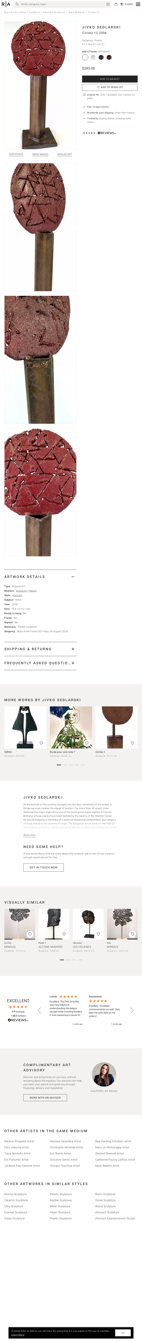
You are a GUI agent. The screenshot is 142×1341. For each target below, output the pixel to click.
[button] (138, 4)
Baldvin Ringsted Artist (19, 1141)
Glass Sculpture (14, 1218)
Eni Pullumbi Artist (16, 1159)
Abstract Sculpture (54, 12)
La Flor (7, 943)
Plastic (33, 590)
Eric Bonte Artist (60, 1153)
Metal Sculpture (60, 1206)
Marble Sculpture (61, 1200)
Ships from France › (125, 112)
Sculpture (34, 12)
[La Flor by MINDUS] (19, 924)
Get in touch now (43, 867)
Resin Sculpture (105, 1194)
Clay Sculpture (13, 1206)
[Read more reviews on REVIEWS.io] (18, 1020)
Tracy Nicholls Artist (17, 1153)
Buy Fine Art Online (15, 12)
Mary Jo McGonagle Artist (112, 1147)
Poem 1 (42, 943)
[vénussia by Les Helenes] (88, 924)
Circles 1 (100, 752)
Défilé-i (8, 752)
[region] (85, 1010)
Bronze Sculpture (15, 1194)
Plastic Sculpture (61, 1218)
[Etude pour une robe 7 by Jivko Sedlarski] (71, 727)
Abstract (17, 595)
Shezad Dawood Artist (109, 1153)
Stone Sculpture (105, 1200)
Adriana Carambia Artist (65, 1141)
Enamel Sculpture (15, 1212)
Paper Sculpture (60, 1212)
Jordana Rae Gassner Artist (22, 1165)
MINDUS (10, 946)
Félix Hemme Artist (16, 1147)
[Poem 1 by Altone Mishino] (54, 924)
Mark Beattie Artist (107, 1165)
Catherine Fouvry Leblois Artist (115, 1159)
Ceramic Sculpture (16, 1200)
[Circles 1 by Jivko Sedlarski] (117, 727)
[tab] (40, 577)
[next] (134, 729)
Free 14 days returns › (98, 107)
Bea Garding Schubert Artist (113, 1141)
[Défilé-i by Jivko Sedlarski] (25, 727)
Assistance (16, 154)
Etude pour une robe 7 (62, 752)
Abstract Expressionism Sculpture (117, 1218)
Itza (109, 943)
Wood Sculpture (105, 1206)
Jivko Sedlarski (76, 12)
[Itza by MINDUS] (122, 924)
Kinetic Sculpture (61, 1194)
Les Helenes (82, 946)
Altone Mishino (51, 946)
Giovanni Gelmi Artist (64, 1159)
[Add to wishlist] (41, 743)
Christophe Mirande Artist (66, 1147)
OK (123, 1332)
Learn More (17, 1334)
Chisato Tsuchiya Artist (65, 1165)
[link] (108, 4)
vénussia (77, 943)
